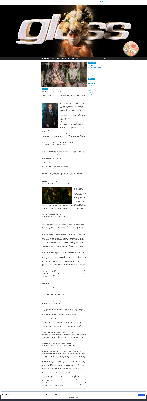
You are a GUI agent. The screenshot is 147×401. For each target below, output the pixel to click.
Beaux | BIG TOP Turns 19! (93, 69)
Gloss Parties (75, 58)
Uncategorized (91, 94)
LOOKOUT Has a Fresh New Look (94, 67)
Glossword (90, 87)
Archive (59, 58)
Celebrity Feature (91, 83)
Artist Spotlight (91, 81)
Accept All (141, 395)
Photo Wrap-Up (91, 90)
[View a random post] (105, 58)
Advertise (64, 58)
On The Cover (91, 88)
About (69, 58)
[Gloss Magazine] (73, 5)
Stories (53, 58)
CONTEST (90, 85)
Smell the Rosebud (91, 65)
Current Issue (47, 58)
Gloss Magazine (53, 92)
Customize (127, 395)
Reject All (134, 395)
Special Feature (44, 88)
